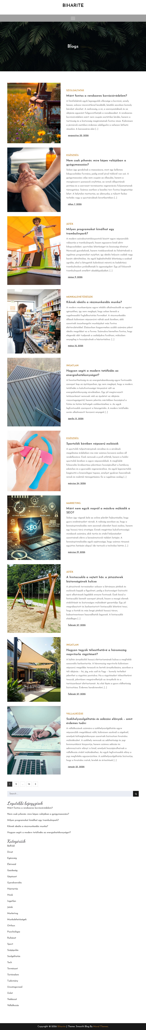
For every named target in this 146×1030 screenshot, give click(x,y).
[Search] (136, 794)
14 (29, 784)
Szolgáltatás (75, 90)
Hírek (10, 895)
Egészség (72, 155)
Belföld (11, 846)
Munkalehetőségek (79, 297)
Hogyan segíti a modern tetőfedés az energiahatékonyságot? (39, 832)
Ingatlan (72, 365)
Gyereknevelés (14, 883)
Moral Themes (100, 1026)
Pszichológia (13, 932)
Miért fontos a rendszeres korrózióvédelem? (96, 95)
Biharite (73, 5)
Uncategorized (14, 987)
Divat (10, 852)
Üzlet (10, 993)
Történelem (13, 975)
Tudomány (12, 981)
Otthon (11, 926)
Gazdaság (12, 870)
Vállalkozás (74, 714)
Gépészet (12, 877)
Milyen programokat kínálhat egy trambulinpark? (33, 820)
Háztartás (12, 889)
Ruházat (11, 938)
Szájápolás (12, 950)
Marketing (73, 503)
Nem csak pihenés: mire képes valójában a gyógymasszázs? (38, 814)
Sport (10, 944)
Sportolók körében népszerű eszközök (92, 443)
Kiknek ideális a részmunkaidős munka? (94, 302)
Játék (69, 224)
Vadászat (12, 999)
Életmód (11, 864)
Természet (12, 969)
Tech (9, 962)
